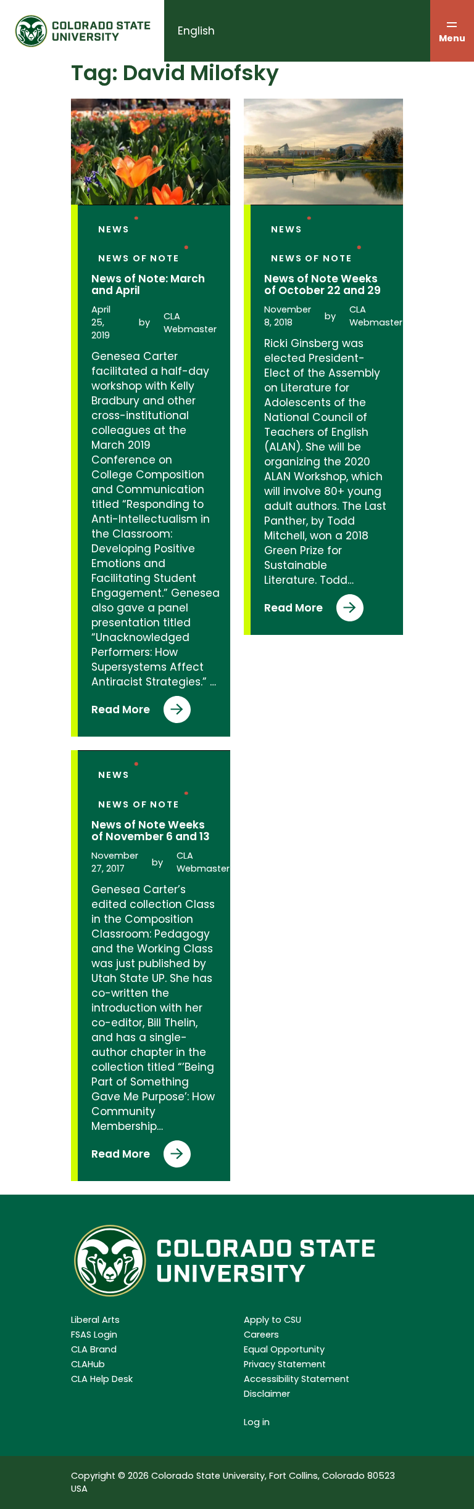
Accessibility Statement (296, 1379)
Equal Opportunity (284, 1349)
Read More (120, 712)
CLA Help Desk (102, 1379)
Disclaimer (267, 1394)
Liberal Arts (95, 1320)
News (114, 229)
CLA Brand (94, 1349)
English (196, 30)
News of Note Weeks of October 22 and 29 (322, 284)
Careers (261, 1334)
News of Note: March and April (148, 284)
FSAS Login (94, 1334)
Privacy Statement (285, 1364)
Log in (257, 1422)
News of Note (139, 258)
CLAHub (88, 1364)
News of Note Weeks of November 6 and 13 (150, 831)
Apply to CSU (272, 1320)
